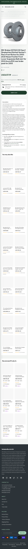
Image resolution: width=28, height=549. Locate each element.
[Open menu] (2, 6)
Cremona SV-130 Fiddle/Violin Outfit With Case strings (19, 401)
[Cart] (25, 6)
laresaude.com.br (9, 7)
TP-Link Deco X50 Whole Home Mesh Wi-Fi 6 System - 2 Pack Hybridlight (7, 309)
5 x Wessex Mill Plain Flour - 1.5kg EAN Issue (19, 426)
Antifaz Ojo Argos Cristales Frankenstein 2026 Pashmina (19, 376)
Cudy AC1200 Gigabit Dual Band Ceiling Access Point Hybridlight (20, 328)
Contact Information (6, 524)
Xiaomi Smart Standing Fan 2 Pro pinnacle (19, 289)
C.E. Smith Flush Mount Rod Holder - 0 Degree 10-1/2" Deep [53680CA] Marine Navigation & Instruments (20, 169)
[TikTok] (13, 477)
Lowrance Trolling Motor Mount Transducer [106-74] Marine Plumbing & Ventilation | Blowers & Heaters (8, 268)
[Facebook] (3, 477)
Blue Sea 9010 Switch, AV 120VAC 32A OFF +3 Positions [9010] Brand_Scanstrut (8, 169)
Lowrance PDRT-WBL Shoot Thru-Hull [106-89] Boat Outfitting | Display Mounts (7, 189)
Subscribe (22, 533)
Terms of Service (6, 519)
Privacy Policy (5, 516)
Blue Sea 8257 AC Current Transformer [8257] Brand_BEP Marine (19, 189)
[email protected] (14, 143)
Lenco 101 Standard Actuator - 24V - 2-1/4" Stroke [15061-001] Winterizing (7, 289)
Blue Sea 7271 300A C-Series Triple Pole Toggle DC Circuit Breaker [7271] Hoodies (20, 247)
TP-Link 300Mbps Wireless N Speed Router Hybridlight (7, 348)
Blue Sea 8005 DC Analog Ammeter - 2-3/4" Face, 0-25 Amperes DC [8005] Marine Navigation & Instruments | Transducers (8, 228)
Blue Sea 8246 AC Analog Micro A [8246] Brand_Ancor (19, 309)
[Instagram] (6, 477)
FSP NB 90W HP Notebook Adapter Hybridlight (20, 268)
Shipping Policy (5, 522)
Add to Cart (14, 92)
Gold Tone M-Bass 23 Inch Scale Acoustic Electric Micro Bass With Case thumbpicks (7, 376)
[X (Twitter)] (17, 477)
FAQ (3, 504)
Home (2, 11)
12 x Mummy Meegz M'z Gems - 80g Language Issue (7, 426)
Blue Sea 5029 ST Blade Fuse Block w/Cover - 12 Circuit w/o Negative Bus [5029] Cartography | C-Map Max (7, 328)
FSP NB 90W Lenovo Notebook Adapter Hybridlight (7, 208)
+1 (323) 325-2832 (6, 488)
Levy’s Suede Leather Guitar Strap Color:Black (7, 401)
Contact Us (4, 501)
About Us (4, 499)
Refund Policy (5, 514)
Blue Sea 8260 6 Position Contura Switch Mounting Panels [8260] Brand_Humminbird (20, 348)
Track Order (4, 507)
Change (24, 84)
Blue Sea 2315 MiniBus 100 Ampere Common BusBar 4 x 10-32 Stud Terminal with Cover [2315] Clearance (19, 228)
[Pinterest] (21, 477)
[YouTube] (10, 477)
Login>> (6, 386)
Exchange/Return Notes (9, 134)
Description (5, 102)
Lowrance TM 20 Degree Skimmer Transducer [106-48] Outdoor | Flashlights (7, 247)
